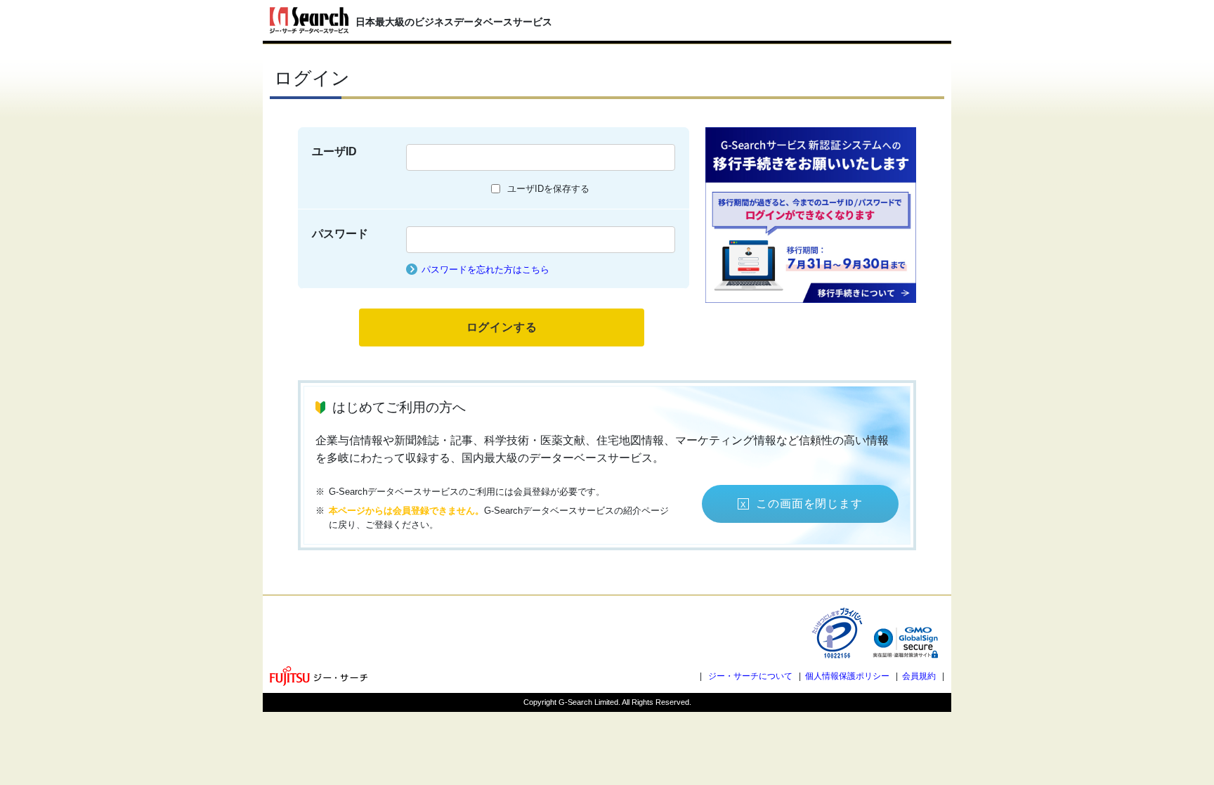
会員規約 (919, 676)
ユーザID (334, 151)
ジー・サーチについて (750, 676)
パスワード (340, 234)
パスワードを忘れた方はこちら (485, 269)
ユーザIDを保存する (548, 188)
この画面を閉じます (809, 504)
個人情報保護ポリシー (847, 676)
